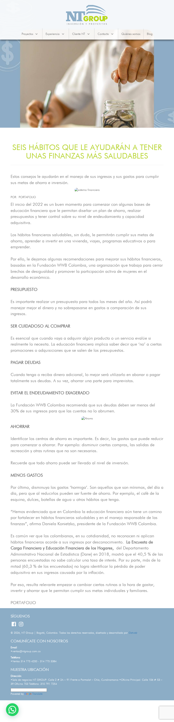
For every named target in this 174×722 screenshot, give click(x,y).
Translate (37, 694)
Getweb (133, 633)
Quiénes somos (130, 34)
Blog (150, 34)
